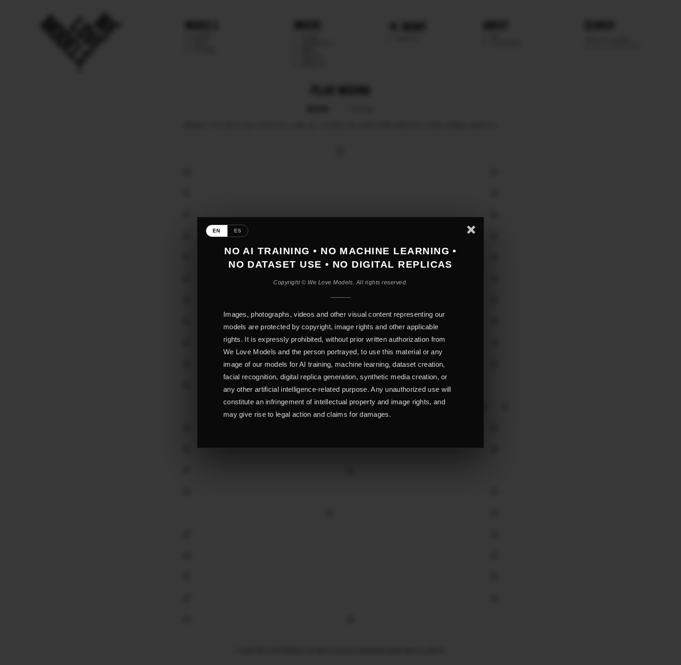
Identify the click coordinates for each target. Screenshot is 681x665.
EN (217, 230)
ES (238, 230)
